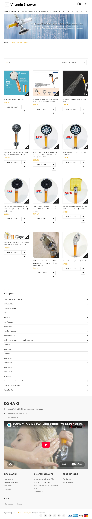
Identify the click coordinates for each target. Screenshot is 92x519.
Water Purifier (8, 390)
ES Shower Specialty (11, 308)
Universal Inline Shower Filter (14, 381)
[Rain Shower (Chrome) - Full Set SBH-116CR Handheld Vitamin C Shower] (54, 219)
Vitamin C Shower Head (12, 385)
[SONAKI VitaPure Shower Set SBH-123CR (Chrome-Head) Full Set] (24, 162)
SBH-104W (8, 349)
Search (19, 504)
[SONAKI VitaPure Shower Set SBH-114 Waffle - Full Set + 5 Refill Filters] (83, 217)
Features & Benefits (11, 482)
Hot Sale (6, 317)
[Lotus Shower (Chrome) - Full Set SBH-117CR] (83, 162)
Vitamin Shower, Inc (24, 513)
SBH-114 (7, 354)
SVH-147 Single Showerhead (14, 99)
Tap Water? (8, 486)
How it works (8, 479)
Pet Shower (8, 326)
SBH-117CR (8, 358)
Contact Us (9, 504)
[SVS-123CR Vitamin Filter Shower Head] (83, 109)
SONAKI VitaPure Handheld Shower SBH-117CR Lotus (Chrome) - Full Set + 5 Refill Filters (46, 155)
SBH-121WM (8, 363)
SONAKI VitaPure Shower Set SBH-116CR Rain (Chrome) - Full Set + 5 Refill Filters (16, 209)
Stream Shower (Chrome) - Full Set (75, 261)
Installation (8, 489)
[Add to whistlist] (24, 111)
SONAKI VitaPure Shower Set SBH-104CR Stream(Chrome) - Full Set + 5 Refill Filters (45, 263)
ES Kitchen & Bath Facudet (13, 299)
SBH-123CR (8, 367)
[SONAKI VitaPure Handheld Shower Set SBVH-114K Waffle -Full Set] (24, 252)
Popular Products (10, 331)
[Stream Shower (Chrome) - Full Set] (83, 269)
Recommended (9, 335)
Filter (5, 313)
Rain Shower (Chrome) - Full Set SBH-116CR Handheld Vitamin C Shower (44, 209)
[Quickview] (26, 93)
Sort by (64, 62)
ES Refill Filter (9, 304)
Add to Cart (12, 107)
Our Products (8, 322)
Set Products (8, 372)
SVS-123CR (8, 376)
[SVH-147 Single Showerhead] (24, 107)
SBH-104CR (8, 345)
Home (6, 42)
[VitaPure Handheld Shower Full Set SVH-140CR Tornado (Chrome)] (54, 109)
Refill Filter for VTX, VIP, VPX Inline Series (18, 340)
